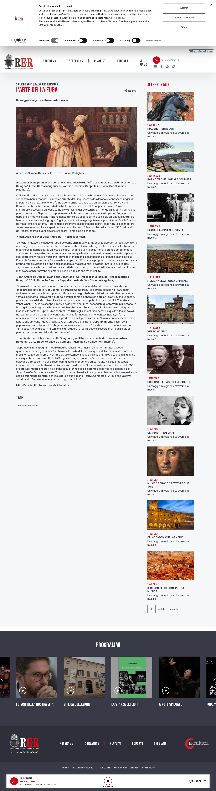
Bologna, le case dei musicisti (168, 382)
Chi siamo (143, 63)
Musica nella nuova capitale (167, 280)
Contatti (65, 768)
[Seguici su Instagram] (173, 66)
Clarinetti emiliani (160, 432)
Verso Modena (157, 331)
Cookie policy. (117, 18)
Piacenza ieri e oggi (161, 128)
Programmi (50, 61)
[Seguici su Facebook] (161, 66)
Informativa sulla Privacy (126, 768)
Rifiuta (184, 27)
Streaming (76, 61)
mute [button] (191, 781)
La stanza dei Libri (124, 704)
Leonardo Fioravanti (27, 405)
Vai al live (201, 781)
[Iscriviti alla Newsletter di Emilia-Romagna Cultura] (155, 66)
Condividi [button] (132, 91)
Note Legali (104, 768)
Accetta (184, 7)
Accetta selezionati (184, 17)
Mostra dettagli (154, 40)
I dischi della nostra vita (34, 704)
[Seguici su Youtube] (167, 66)
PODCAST (122, 61)
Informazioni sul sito (83, 768)
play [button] (108, 781)
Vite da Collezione (77, 704)
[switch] (82, 40)
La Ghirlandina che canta (165, 230)
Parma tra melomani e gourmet (169, 179)
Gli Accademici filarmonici (165, 537)
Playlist (100, 61)
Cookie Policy (148, 768)
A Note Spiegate (170, 704)
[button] (2, 679)
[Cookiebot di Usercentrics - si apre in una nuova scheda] (19, 40)
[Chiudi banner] (211, 5)
